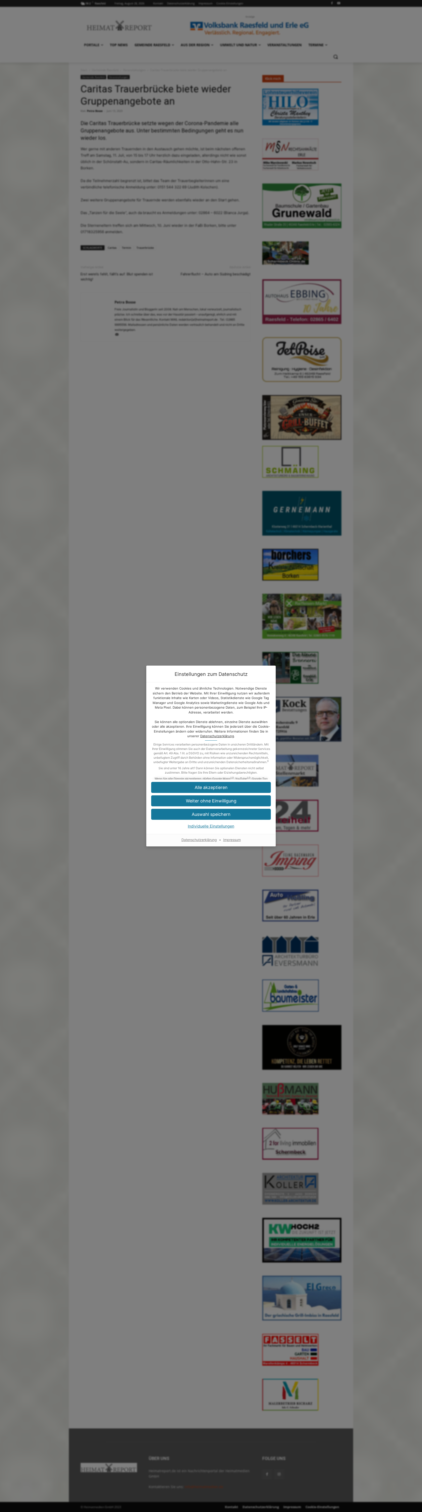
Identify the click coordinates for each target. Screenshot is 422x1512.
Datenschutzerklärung (217, 736)
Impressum (232, 840)
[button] (211, 787)
